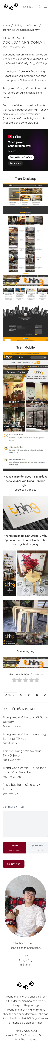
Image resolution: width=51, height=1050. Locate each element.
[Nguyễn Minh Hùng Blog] (11, 6)
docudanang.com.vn (15, 54)
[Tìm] (39, 6)
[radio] (14, 680)
